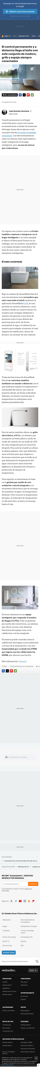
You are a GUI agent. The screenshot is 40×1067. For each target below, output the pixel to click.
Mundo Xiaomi (7, 994)
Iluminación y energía (29, 926)
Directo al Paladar (8, 1010)
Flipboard (28, 94)
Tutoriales (6, 930)
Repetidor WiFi (24, 36)
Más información (7, 1065)
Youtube (20, 901)
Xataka (4, 982)
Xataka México (7, 1042)
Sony (33, 36)
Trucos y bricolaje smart (27, 931)
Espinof (23, 999)
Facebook (20, 94)
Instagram (24, 901)
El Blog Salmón (26, 1025)
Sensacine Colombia (28, 1048)
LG (14, 36)
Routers (24, 941)
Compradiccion (7, 1031)
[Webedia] (9, 972)
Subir (31, 970)
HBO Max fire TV (23, 867)
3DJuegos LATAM (26, 1042)
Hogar (4, 926)
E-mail (32, 94)
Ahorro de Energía (9, 937)
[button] (20, 111)
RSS (29, 901)
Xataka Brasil (7, 1045)
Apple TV (7, 36)
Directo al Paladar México (8, 1052)
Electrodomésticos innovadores (22, 666)
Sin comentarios (11, 95)
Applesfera (6, 988)
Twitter (24, 94)
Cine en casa (7, 945)
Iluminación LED (26, 937)
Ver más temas (9, 952)
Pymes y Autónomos (28, 1028)
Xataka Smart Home (9, 991)
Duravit (22, 661)
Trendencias (6, 1025)
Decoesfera (6, 1028)
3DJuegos (24, 982)
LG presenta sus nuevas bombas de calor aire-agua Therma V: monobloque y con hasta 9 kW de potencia (21, 861)
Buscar (37, 961)
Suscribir (33, 884)
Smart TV (5, 941)
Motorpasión (25, 1010)
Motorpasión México (28, 1052)
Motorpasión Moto (27, 1014)
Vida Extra (24, 985)
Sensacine (24, 996)
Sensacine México (27, 1045)
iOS (25, 303)
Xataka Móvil (6, 985)
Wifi (22, 945)
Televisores (6, 920)
